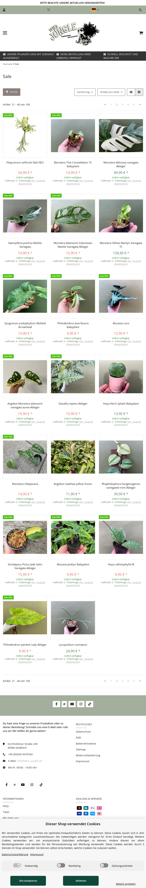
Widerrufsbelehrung (88, 755)
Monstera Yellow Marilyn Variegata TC (121, 244)
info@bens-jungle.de (29, 761)
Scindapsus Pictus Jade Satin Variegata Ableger (25, 566)
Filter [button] (13, 92)
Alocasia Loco (121, 323)
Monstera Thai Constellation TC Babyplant (73, 164)
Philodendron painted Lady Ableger (25, 644)
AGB (78, 737)
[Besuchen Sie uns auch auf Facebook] (56, 704)
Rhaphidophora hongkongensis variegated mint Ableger (121, 485)
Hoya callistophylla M (121, 564)
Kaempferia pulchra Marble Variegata (25, 244)
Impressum (82, 761)
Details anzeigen (126, 884)
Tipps (6, 812)
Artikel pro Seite (109, 92)
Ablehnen (81, 880)
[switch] (17, 865)
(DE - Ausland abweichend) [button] (31, 182)
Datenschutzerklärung (15, 854)
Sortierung (83, 92)
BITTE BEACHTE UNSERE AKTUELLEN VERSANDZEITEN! (72, 2)
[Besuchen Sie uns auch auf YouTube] (72, 704)
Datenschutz (83, 731)
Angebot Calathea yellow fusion (73, 484)
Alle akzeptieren (28, 880)
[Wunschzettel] (48, 10)
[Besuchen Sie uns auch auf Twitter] (64, 704)
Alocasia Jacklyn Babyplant (73, 564)
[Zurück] (105, 105)
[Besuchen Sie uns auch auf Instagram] (80, 704)
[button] (95, 10)
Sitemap (81, 749)
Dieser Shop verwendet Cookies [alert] (73, 823)
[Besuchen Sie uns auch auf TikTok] (89, 704)
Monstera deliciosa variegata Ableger (120, 164)
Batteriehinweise (86, 743)
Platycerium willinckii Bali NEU (25, 162)
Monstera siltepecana (25, 484)
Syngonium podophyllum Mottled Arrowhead (25, 325)
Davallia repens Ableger (73, 403)
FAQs (6, 806)
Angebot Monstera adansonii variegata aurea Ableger (25, 405)
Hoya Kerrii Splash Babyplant (121, 403)
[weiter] (140, 105)
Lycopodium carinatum (73, 644)
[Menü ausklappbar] (5, 33)
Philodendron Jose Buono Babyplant (73, 325)
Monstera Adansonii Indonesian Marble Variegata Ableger (73, 244)
